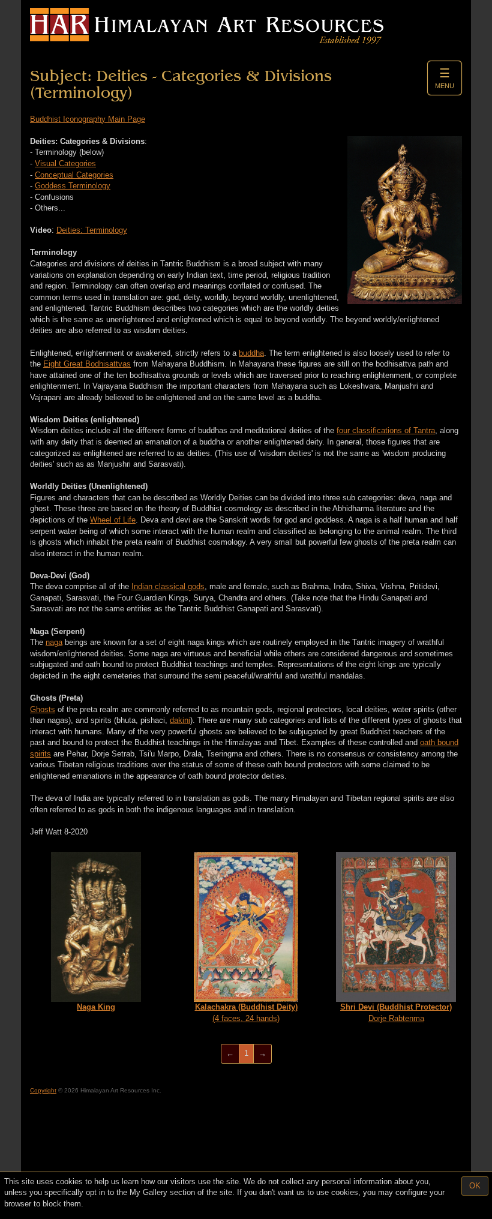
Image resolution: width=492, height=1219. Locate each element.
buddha (251, 353)
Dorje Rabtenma (396, 1012)
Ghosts (42, 709)
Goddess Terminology (72, 185)
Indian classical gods (168, 586)
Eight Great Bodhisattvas (87, 363)
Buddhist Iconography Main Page (87, 119)
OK (475, 1185)
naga (54, 642)
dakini (180, 720)
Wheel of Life (113, 519)
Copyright (43, 1090)
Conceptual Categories (74, 174)
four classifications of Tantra (386, 430)
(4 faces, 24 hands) (246, 1012)
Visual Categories (65, 163)
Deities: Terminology (91, 230)
